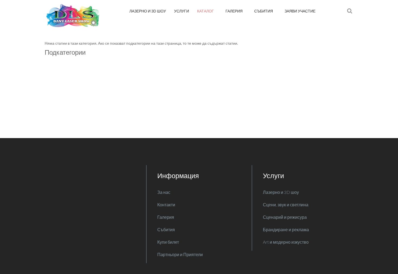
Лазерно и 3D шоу (147, 11)
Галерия (234, 11)
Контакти (166, 204)
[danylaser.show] (74, 15)
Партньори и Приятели (180, 254)
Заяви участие (300, 11)
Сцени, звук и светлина (285, 204)
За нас (163, 192)
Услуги (181, 11)
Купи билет (168, 241)
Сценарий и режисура (285, 217)
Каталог (206, 11)
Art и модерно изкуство (286, 241)
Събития (264, 11)
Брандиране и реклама (286, 229)
